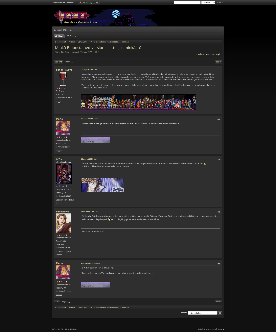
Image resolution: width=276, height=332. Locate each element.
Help (200, 329)
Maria (59, 118)
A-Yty (59, 159)
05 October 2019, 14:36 (89, 211)
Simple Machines (71, 329)
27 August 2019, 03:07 (89, 70)
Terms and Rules (210, 329)
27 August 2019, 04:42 (89, 119)
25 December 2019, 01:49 (90, 263)
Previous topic (202, 54)
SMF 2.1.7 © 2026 (58, 329)
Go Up (57, 301)
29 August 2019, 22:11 (89, 159)
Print (218, 62)
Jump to (184, 313)
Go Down (58, 62)
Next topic (216, 54)
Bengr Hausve (64, 69)
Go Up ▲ (220, 329)
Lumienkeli (62, 211)
